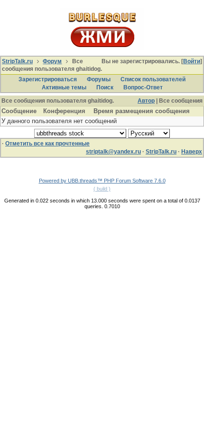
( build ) (102, 189)
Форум (52, 61)
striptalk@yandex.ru (113, 151)
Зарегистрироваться (48, 79)
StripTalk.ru (17, 61)
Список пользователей (153, 79)
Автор (146, 100)
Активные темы (64, 87)
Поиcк (104, 87)
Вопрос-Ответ (143, 87)
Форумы (99, 79)
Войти (191, 61)
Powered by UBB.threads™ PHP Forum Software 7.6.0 (102, 180)
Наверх (191, 151)
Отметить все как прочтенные (47, 143)
